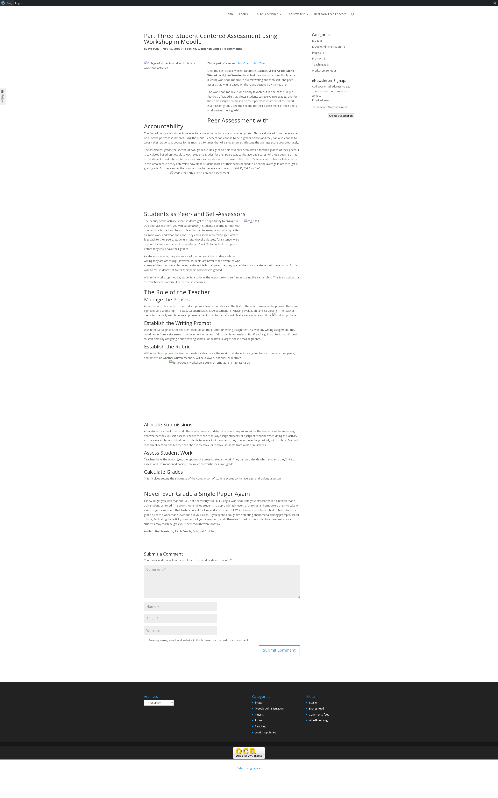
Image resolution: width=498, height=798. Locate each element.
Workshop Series (209, 49)
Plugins (316, 52)
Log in (313, 702)
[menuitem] (7, 3)
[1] (207, 244)
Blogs (315, 40)
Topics (243, 14)
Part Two (259, 63)
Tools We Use (296, 14)
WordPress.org (318, 720)
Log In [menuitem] (19, 3)
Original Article (203, 531)
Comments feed (319, 714)
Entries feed (316, 708)
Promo (316, 58)
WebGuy (154, 49)
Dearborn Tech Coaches (330, 14)
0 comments (233, 49)
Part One (243, 63)
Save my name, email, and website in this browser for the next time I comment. (199, 640)
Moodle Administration (326, 46)
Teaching (189, 49)
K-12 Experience (267, 14)
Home (230, 14)
